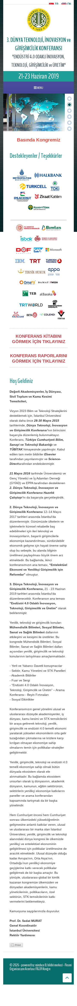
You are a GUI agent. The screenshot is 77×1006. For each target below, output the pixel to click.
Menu (40, 87)
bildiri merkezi (55, 965)
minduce (39, 965)
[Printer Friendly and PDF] (16, 945)
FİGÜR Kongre (43, 968)
